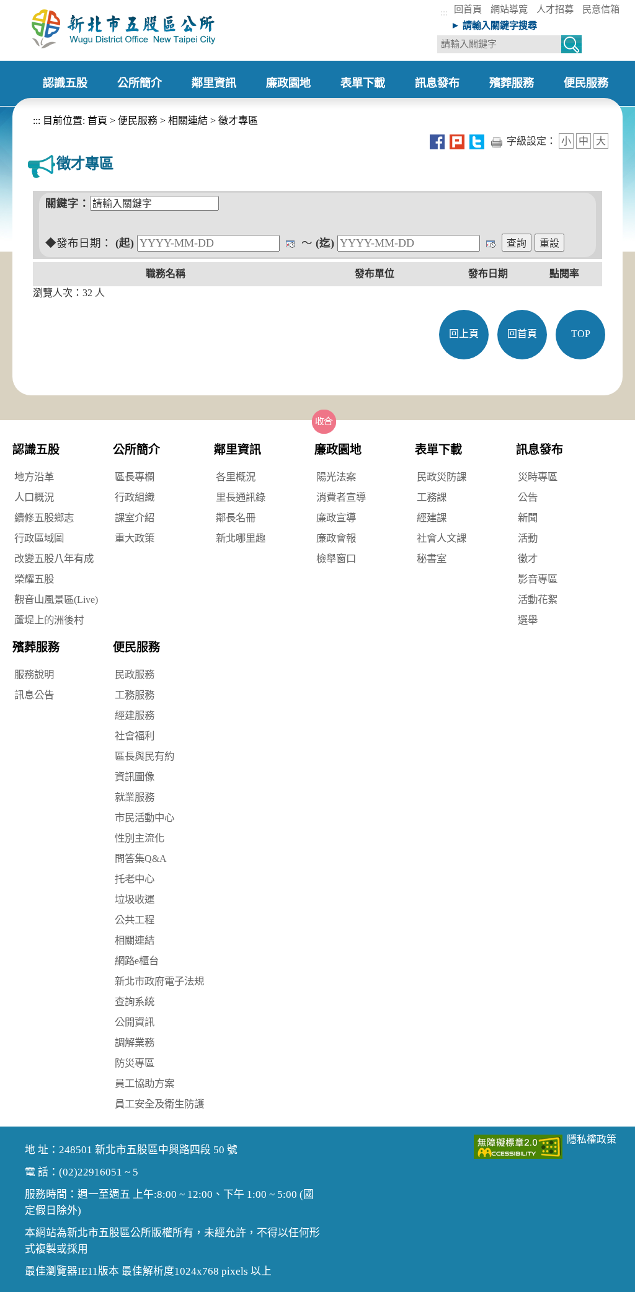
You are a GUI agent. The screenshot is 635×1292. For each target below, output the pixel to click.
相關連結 (188, 120)
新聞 (528, 518)
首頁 (96, 120)
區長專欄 (134, 477)
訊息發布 (539, 449)
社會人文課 (441, 538)
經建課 (431, 518)
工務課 (431, 497)
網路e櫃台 (137, 961)
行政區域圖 (39, 538)
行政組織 (134, 497)
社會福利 (134, 736)
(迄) (325, 243)
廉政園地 (338, 449)
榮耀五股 (34, 579)
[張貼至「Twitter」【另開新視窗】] (476, 141)
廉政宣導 (336, 518)
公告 (528, 497)
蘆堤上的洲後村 (49, 620)
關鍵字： (67, 203)
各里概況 (235, 477)
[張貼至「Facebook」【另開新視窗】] (437, 141)
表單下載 (438, 449)
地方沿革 (34, 477)
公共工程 (134, 920)
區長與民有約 (144, 756)
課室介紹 (134, 518)
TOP (580, 333)
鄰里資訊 (237, 449)
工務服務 (134, 695)
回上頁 (464, 333)
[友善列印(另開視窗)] (496, 141)
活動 (528, 538)
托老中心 (134, 879)
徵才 (528, 559)
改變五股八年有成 (54, 559)
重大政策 (134, 538)
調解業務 (134, 1042)
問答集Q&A (141, 858)
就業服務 (134, 797)
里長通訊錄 (240, 497)
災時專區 (537, 477)
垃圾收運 (134, 899)
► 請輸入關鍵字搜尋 (494, 25)
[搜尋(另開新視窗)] (571, 46)
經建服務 (134, 715)
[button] (324, 421)
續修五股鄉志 (44, 518)
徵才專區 (238, 120)
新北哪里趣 (240, 538)
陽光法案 (336, 477)
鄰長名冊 (235, 518)
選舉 (528, 620)
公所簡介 (136, 449)
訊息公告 (34, 695)
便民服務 (138, 120)
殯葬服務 (36, 647)
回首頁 (468, 9)
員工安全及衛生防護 (159, 1104)
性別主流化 (139, 838)
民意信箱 (600, 9)
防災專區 (134, 1063)
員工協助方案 (144, 1083)
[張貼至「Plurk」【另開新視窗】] (457, 141)
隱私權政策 (591, 1139)
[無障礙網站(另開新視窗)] (518, 1145)
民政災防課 (441, 477)
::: (444, 12)
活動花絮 (537, 599)
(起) (124, 243)
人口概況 (34, 497)
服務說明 (34, 674)
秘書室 (431, 559)
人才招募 (555, 9)
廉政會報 (336, 538)
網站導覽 (509, 9)
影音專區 (537, 579)
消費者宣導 (341, 497)
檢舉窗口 (336, 559)
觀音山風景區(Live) (56, 599)
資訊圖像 (134, 777)
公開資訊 (134, 1022)
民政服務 (134, 674)
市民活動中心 (144, 818)
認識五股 (36, 449)
